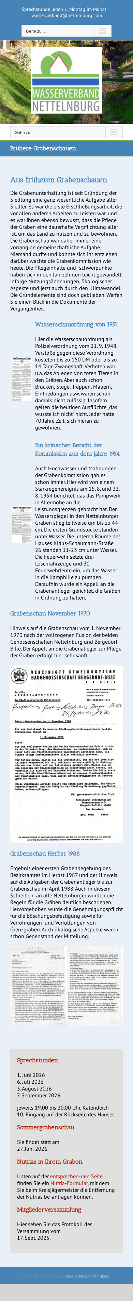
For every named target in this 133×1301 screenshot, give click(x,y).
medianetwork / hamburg (87, 1276)
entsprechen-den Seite (76, 1176)
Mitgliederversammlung (49, 1209)
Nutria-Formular (69, 1183)
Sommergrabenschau (45, 1127)
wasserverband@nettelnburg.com (66, 15)
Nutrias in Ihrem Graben (50, 1161)
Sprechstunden (37, 1060)
